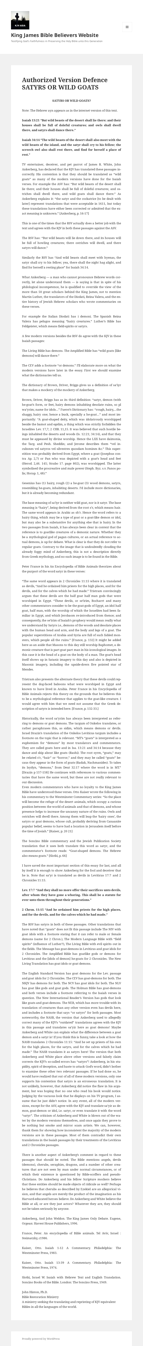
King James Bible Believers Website (55, 35)
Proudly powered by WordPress (41, 1338)
